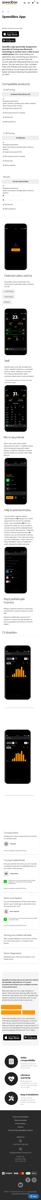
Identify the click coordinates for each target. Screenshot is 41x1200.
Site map (30, 1191)
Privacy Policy (20, 1124)
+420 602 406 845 (20, 1144)
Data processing (20, 1120)
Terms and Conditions (20, 1117)
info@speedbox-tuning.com (21, 1153)
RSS (35, 1191)
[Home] (9, 3)
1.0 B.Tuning (8, 297)
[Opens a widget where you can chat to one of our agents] (33, 1196)
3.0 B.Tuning (8, 291)
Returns (20, 1127)
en (29, 3)
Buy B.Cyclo (28, 1012)
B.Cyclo (7, 302)
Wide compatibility (27, 1059)
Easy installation (29, 1094)
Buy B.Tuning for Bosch (11, 1007)
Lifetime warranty (25, 1076)
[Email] (20, 1149)
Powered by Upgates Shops (20, 1193)
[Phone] (20, 1141)
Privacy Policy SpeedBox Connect (20, 1130)
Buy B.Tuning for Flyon (11, 1012)
